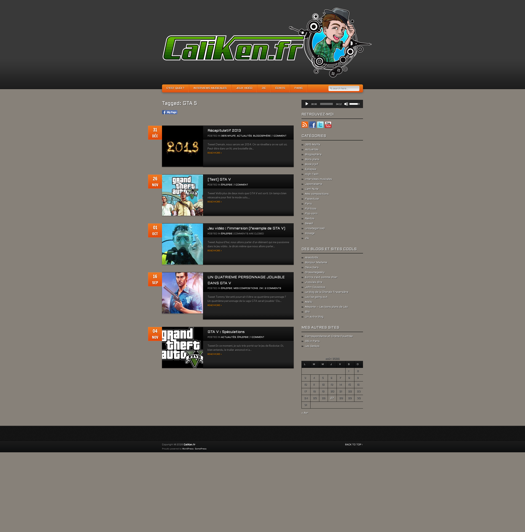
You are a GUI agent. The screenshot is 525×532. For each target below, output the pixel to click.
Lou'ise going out (316, 297)
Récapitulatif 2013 (224, 130)
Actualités (244, 136)
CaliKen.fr (189, 445)
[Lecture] (307, 104)
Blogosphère (262, 136)
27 (332, 398)
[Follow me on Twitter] (320, 125)
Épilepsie (226, 185)
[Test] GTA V (219, 179)
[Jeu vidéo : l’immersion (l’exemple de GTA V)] (182, 244)
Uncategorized (315, 228)
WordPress (188, 449)
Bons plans (312, 159)
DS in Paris (312, 341)
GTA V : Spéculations (226, 332)
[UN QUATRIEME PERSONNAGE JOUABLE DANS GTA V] (182, 293)
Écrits (280, 88)
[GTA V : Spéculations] (182, 347)
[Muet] (346, 104)
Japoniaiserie (313, 184)
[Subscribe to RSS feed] (304, 125)
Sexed (309, 223)
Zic (264, 88)
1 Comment (279, 136)
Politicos (310, 209)
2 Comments (273, 288)
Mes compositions (246, 288)
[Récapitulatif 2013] (182, 146)
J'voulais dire (313, 282)
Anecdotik (311, 258)
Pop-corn (311, 214)
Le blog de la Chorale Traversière (326, 292)
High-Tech (311, 174)
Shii (307, 312)
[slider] (326, 104)
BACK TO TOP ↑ (354, 445)
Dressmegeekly (315, 272)
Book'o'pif (311, 164)
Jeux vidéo (244, 88)
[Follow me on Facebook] (312, 125)
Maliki (308, 302)
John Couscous (315, 287)
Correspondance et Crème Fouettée (329, 336)
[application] (332, 104)
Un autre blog (314, 317)
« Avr (304, 413)
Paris (298, 88)
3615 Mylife (228, 136)
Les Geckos (312, 346)
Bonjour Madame (316, 262)
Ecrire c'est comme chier (321, 277)
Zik (261, 288)
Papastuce (312, 199)
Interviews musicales (210, 88)
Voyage (310, 233)
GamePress (201, 449)
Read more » (215, 152)
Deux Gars (312, 267)
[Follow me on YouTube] (328, 125)
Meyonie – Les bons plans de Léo (326, 307)
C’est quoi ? (175, 88)
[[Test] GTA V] (182, 195)
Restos (309, 219)
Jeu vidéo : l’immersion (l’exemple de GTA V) (246, 228)
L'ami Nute (311, 189)
